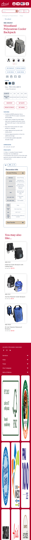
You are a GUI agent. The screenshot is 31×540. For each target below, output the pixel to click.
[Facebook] (3, 351)
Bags (21, 15)
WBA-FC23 (7, 262)
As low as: (9, 269)
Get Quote (21, 103)
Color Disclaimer (11, 89)
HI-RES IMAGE (10, 72)
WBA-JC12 (7, 295)
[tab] (6, 166)
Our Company (7, 369)
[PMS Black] (6, 84)
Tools (4, 364)
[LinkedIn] (10, 351)
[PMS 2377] (9, 84)
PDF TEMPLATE (10, 68)
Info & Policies (7, 373)
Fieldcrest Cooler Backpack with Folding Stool (14, 266)
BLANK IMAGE (20, 72)
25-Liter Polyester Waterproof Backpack (13, 328)
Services (5, 356)
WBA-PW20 (8, 325)
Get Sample (22, 108)
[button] (27, 3)
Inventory (9, 103)
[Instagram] (7, 351)
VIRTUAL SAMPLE (20, 68)
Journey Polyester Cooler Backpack (15, 297)
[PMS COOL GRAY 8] (13, 84)
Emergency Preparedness (10, 15)
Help (4, 360)
